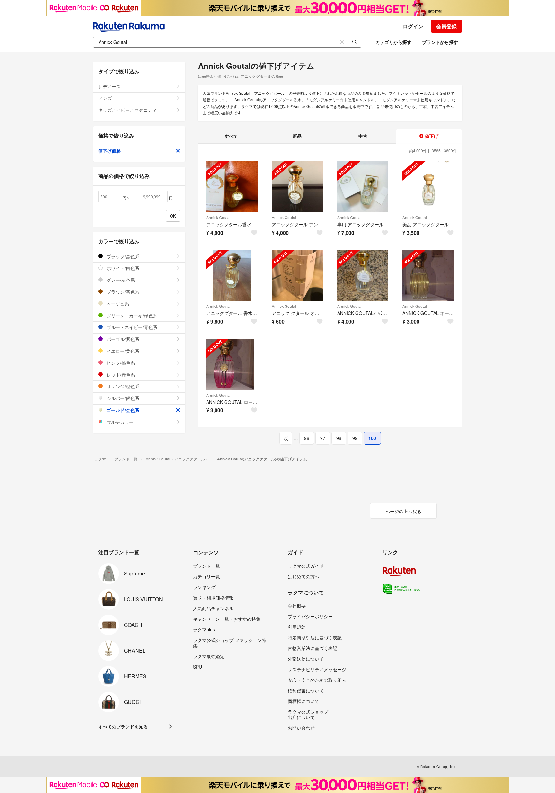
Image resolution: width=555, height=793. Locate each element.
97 (322, 438)
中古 (362, 136)
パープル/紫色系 (122, 339)
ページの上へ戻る (403, 511)
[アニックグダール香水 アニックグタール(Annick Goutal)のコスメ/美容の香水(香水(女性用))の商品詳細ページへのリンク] (232, 187)
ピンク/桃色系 (120, 363)
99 (354, 438)
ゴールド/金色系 (122, 410)
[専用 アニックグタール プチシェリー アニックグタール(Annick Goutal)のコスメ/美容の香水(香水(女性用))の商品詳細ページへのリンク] (363, 187)
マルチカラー (119, 422)
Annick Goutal (218, 217)
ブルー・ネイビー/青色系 (131, 327)
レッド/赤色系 (120, 374)
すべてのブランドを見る (123, 726)
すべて (231, 136)
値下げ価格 (109, 150)
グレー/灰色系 (120, 280)
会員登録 (446, 26)
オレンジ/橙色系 (122, 386)
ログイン (413, 26)
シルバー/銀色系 (122, 398)
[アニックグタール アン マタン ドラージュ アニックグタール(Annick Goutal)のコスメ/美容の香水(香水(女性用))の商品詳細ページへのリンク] (297, 187)
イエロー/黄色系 (122, 351)
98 (338, 438)
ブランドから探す (440, 42)
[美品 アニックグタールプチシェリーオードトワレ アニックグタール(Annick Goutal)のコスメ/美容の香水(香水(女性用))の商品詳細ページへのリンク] (428, 187)
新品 (297, 136)
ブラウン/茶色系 (122, 292)
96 (306, 438)
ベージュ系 (117, 303)
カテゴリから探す (393, 42)
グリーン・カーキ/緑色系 (131, 315)
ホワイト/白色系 (122, 268)
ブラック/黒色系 (122, 256)
